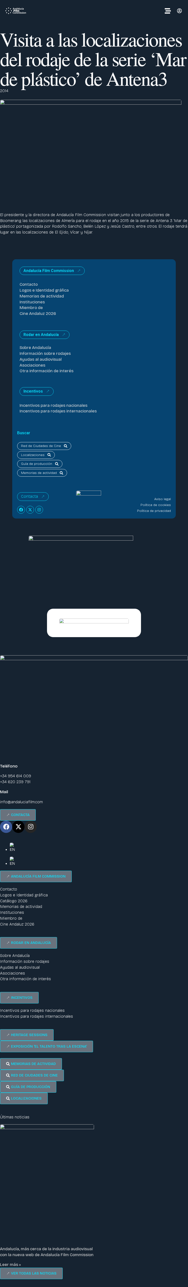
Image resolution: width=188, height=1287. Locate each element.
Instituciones (32, 302)
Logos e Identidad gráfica (44, 290)
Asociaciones (32, 365)
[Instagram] (39, 510)
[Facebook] (21, 510)
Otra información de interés (46, 370)
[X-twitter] (30, 510)
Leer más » (10, 1264)
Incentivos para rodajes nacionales (53, 405)
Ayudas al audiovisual (41, 359)
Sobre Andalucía (35, 347)
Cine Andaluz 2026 (38, 313)
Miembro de (31, 307)
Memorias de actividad (42, 296)
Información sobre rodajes (45, 353)
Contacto (29, 284)
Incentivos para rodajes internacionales (58, 411)
